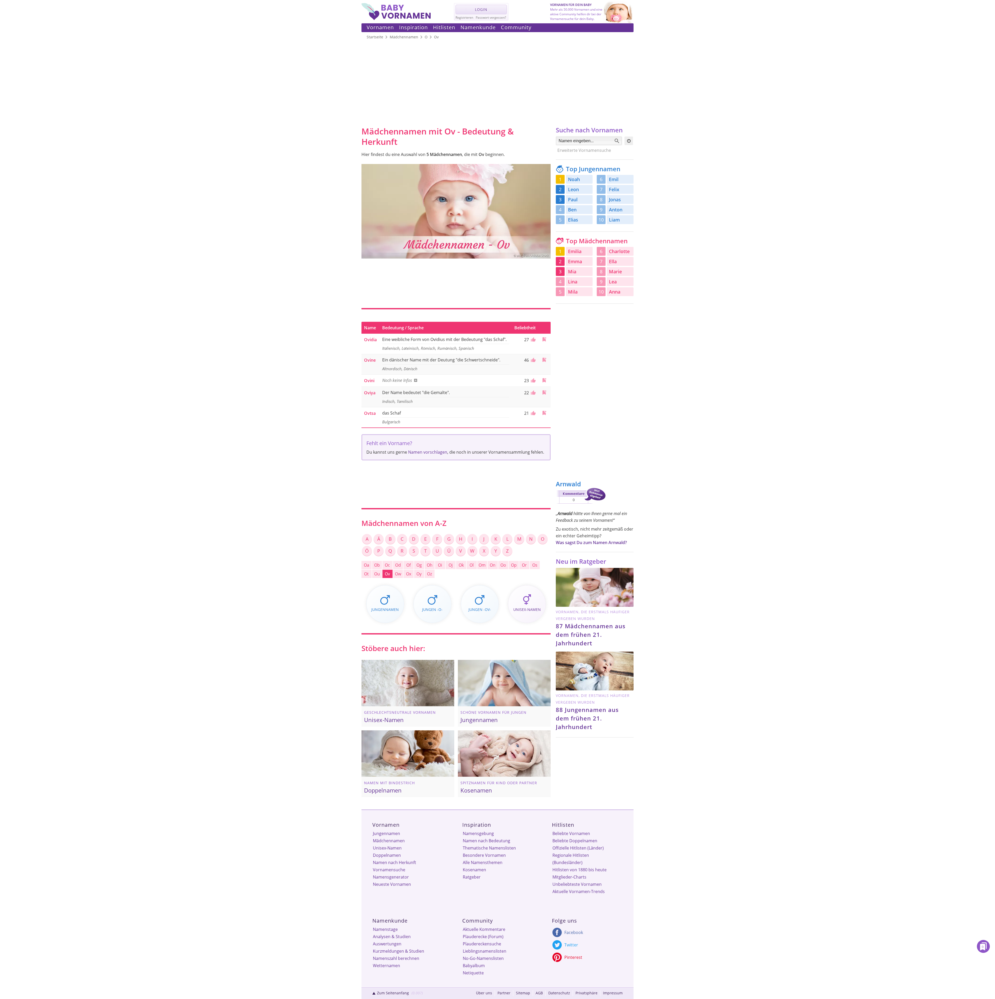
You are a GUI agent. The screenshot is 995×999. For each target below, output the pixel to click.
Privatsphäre (586, 992)
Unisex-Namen (387, 848)
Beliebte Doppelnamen (574, 841)
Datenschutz (559, 992)
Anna (614, 292)
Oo (503, 565)
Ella (613, 261)
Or (524, 565)
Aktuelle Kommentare (484, 929)
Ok (461, 565)
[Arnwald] (581, 505)
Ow (398, 574)
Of (408, 565)
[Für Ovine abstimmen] (532, 360)
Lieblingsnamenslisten (484, 951)
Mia (572, 271)
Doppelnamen (387, 855)
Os (534, 565)
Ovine (370, 360)
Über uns (484, 992)
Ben (572, 209)
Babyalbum (474, 965)
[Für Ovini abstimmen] (532, 380)
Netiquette (473, 973)
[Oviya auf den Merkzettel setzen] (544, 392)
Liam (614, 220)
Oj (451, 565)
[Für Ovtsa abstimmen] (532, 413)
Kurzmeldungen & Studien (398, 951)
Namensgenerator (391, 877)
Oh (429, 565)
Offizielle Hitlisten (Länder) (578, 848)
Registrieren (464, 17)
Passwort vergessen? (491, 17)
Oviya (369, 393)
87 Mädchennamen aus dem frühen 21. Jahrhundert (591, 634)
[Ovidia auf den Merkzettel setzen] (544, 339)
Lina (572, 282)
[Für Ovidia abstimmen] (532, 339)
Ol (472, 565)
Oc (387, 565)
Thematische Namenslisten (489, 848)
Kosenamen (474, 870)
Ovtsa (370, 413)
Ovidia (370, 339)
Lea (613, 282)
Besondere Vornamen (484, 855)
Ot (366, 574)
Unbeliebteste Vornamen (577, 884)
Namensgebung (478, 833)
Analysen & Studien (392, 936)
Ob (377, 565)
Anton (615, 209)
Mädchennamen (389, 841)
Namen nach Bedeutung (486, 841)
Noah (574, 179)
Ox (408, 574)
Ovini (369, 380)
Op (514, 565)
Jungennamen (386, 833)
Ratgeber (472, 877)
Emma (575, 261)
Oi (440, 565)
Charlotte (619, 251)
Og (419, 565)
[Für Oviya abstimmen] (532, 393)
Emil (614, 179)
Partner (503, 992)
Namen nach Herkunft (394, 862)
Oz (429, 574)
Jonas (615, 199)
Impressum (613, 992)
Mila (573, 292)
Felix (614, 189)
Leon (573, 189)
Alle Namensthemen (482, 862)
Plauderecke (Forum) (483, 936)
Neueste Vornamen (392, 884)
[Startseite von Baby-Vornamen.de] (396, 19)
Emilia (574, 251)
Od (398, 565)
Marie (615, 271)
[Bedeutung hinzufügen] (415, 380)
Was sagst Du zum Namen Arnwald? (591, 542)
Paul (573, 199)
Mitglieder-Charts (569, 877)
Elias (573, 220)
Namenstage (385, 929)
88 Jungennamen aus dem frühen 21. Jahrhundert (587, 718)
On (492, 565)
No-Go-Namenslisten (483, 958)
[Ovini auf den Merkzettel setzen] (544, 380)
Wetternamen (386, 965)
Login (481, 9)
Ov (387, 574)
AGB (539, 992)
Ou (377, 574)
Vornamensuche (389, 870)
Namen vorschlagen (427, 452)
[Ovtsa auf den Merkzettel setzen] (544, 413)
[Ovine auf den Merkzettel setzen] (544, 360)
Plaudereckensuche (482, 944)
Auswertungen (387, 944)
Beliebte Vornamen (571, 833)
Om (482, 565)
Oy (419, 574)
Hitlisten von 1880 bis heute (579, 870)
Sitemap (523, 992)
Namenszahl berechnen (396, 958)
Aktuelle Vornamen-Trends (578, 891)
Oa (366, 565)
